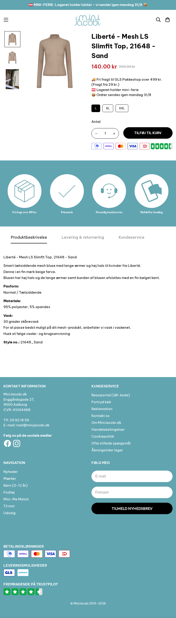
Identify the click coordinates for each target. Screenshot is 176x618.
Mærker (9, 478)
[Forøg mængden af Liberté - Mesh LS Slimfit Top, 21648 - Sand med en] (114, 133)
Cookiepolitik (102, 436)
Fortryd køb (101, 402)
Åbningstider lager (107, 450)
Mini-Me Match (16, 499)
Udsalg (9, 513)
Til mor (9, 506)
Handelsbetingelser (108, 429)
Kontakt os (100, 416)
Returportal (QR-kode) (110, 395)
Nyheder (10, 471)
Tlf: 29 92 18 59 (16, 420)
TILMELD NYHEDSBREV (132, 508)
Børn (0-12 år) (15, 485)
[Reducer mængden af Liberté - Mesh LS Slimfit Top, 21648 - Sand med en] (96, 133)
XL (108, 108)
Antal (96, 121)
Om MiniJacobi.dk (106, 422)
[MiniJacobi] (88, 19)
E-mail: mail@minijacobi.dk (26, 425)
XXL (122, 108)
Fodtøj (9, 492)
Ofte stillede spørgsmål (111, 443)
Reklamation (102, 409)
